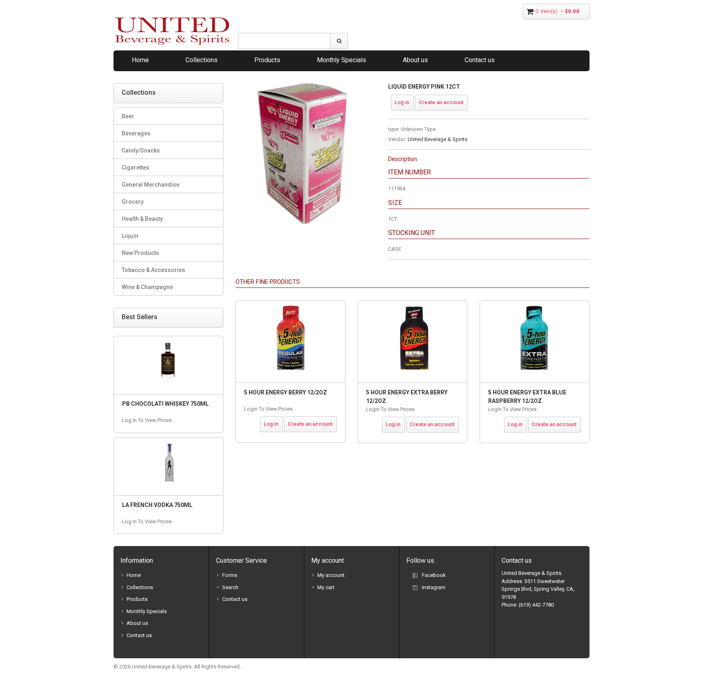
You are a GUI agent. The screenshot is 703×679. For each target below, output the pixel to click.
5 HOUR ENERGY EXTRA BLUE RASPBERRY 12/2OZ (527, 396)
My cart (325, 587)
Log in (402, 102)
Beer (128, 116)
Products (267, 60)
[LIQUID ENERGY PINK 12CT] (306, 87)
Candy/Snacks (141, 150)
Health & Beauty (142, 218)
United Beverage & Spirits (437, 139)
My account (331, 575)
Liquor (130, 236)
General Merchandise (150, 184)
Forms (229, 575)
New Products (140, 253)
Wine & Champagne (147, 287)
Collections (202, 60)
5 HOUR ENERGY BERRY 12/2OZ (285, 392)
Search (230, 587)
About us (415, 60)
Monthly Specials (341, 60)
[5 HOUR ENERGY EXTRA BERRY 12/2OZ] (412, 341)
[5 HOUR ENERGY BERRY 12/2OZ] (290, 341)
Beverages (136, 133)
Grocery (133, 201)
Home (140, 60)
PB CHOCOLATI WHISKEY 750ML (165, 403)
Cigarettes (135, 167)
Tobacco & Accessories (153, 270)
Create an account (441, 102)
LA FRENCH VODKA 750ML (157, 505)
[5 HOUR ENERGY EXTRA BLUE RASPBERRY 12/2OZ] (534, 341)
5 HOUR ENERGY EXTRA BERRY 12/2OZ (407, 396)
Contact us (480, 60)
